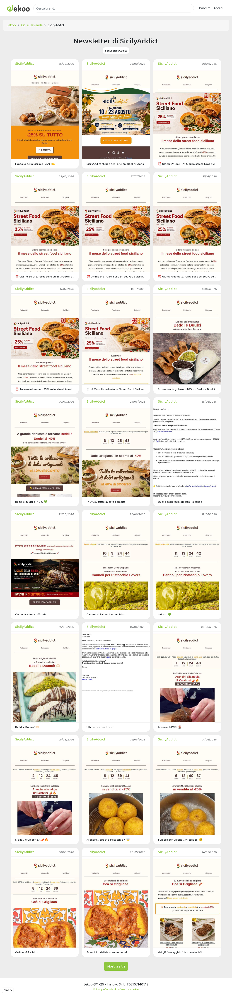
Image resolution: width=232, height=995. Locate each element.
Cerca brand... (43, 15)
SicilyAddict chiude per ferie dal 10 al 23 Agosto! (116, 164)
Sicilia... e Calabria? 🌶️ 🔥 (31, 839)
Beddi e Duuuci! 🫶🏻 (27, 727)
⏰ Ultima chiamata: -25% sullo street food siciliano (187, 276)
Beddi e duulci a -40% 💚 (31, 502)
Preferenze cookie (127, 989)
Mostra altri (116, 966)
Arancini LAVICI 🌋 (169, 727)
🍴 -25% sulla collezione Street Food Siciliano (116, 389)
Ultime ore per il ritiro (100, 727)
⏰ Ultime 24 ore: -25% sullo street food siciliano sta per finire (187, 164)
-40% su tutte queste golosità (106, 502)
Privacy (7, 990)
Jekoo (11, 25)
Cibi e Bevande (32, 25)
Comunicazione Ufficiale (30, 614)
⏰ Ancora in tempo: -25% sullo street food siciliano (44, 389)
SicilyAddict (24, 63)
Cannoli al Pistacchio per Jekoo (106, 614)
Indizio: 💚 (164, 614)
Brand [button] (202, 8)
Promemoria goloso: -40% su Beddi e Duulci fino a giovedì (187, 389)
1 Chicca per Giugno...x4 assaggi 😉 (180, 839)
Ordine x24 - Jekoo (27, 952)
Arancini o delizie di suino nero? (107, 952)
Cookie (108, 989)
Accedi (218, 8)
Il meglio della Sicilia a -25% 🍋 (35, 164)
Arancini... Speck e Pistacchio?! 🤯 (108, 839)
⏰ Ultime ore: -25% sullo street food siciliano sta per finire (116, 276)
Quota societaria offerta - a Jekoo (180, 502)
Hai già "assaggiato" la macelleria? (180, 952)
